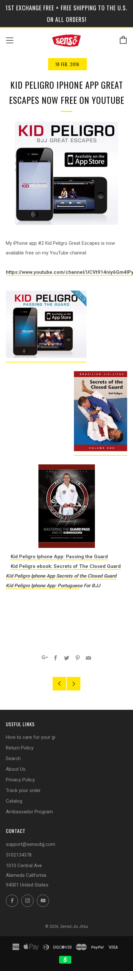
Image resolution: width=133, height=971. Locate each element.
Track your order (23, 790)
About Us (16, 769)
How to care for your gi (30, 737)
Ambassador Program (29, 812)
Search (13, 758)
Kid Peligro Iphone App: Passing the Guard (59, 557)
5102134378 (19, 855)
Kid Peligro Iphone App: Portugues (43, 586)
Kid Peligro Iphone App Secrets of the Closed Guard (61, 576)
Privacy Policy (20, 780)
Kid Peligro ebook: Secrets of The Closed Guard (66, 566)
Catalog (14, 801)
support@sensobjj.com (30, 844)
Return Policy (20, 748)
